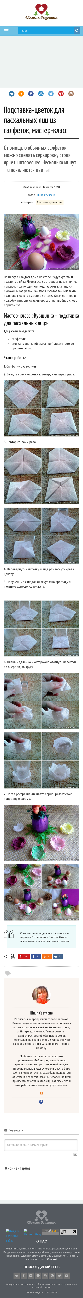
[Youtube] (67, 1276)
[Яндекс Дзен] (31, 1276)
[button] (6, 30)
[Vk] (17, 1276)
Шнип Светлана (45, 195)
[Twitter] (59, 1276)
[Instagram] (45, 1276)
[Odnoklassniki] (24, 1276)
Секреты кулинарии (49, 202)
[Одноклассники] (41, 1093)
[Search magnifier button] (77, 30)
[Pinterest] (52, 1276)
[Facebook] (38, 1276)
